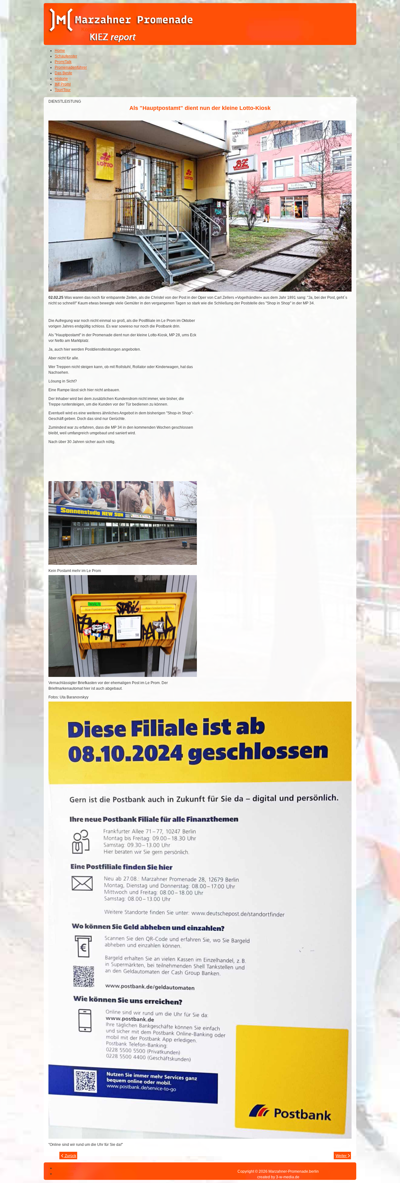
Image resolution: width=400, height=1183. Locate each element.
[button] (378, 1161)
